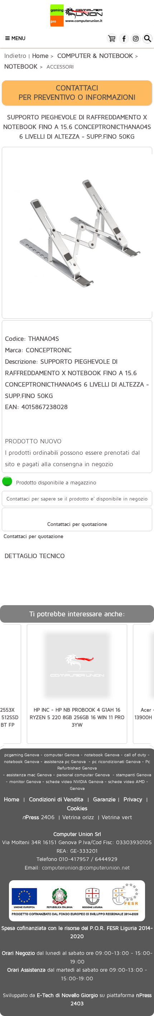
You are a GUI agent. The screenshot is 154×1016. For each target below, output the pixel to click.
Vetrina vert (117, 816)
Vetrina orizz (78, 816)
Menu (17, 38)
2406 (38, 816)
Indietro (15, 55)
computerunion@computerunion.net (86, 868)
